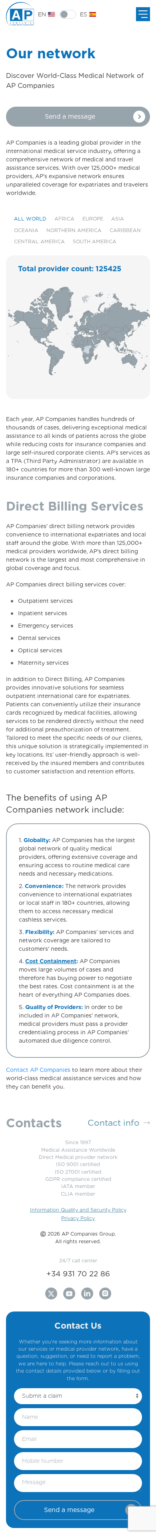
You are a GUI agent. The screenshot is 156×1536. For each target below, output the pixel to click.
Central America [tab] (39, 241)
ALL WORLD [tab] (30, 219)
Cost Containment (50, 961)
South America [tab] (94, 241)
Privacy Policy (78, 1218)
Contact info (114, 1123)
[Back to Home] (22, 14)
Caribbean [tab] (125, 230)
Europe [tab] (92, 219)
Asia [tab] (117, 219)
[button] (78, 117)
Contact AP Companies (38, 1070)
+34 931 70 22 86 (78, 1273)
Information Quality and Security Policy (78, 1210)
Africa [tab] (64, 219)
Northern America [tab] (74, 230)
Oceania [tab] (26, 230)
